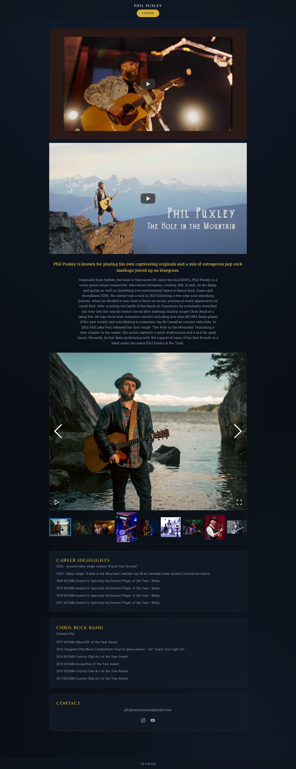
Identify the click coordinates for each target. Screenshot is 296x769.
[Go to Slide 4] (126, 527)
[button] (148, 431)
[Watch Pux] (148, 84)
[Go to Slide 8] (215, 527)
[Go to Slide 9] (237, 527)
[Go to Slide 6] (171, 527)
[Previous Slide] (58, 431)
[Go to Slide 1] (60, 527)
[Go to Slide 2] (82, 527)
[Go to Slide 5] (148, 527)
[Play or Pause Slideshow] (56, 502)
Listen (148, 13)
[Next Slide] (238, 431)
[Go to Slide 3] (104, 527)
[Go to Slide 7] (193, 527)
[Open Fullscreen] (239, 502)
